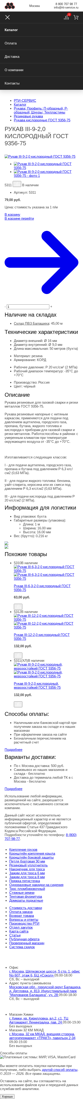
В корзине (19, 218)
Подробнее (13, 750)
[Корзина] (76, 17)
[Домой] (10, 5)
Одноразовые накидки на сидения (36, 885)
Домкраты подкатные (26, 900)
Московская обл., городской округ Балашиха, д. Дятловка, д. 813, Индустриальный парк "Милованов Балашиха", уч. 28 (45, 991)
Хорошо (7, 1096)
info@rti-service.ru (66, 7)
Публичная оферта (24, 939)
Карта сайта (18, 931)
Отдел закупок (21, 927)
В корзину (12, 214)
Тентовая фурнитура (25, 896)
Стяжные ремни (21, 893)
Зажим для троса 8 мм (27, 877)
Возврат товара (21, 916)
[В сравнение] (17, 184)
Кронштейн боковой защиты (31, 857)
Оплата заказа (21, 912)
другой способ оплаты (59, 1070)
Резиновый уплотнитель (28, 865)
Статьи (15, 935)
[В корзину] (46, 601)
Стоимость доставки (25, 908)
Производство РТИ (24, 923)
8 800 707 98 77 (66, 4)
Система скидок (22, 947)
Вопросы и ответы (23, 919)
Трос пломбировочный (27, 889)
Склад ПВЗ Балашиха (31, 323)
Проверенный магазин (26, 943)
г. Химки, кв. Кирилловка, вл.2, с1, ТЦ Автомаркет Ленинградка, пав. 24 (38, 1020)
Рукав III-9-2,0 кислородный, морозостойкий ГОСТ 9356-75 (37, 685)
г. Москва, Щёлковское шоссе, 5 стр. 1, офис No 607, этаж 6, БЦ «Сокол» (44, 973)
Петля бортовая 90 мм (27, 861)
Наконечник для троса (27, 869)
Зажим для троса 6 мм (27, 873)
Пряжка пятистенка (24, 881)
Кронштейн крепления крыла (32, 853)
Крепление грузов (23, 849)
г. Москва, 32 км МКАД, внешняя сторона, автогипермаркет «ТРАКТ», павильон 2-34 (42, 1036)
